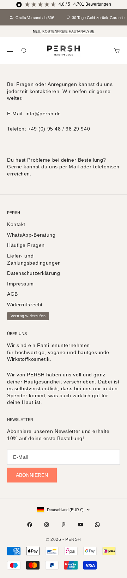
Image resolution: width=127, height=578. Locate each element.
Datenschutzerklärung (33, 273)
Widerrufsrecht (25, 304)
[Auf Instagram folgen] (46, 524)
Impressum (20, 284)
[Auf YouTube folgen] (80, 524)
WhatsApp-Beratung (31, 235)
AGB (12, 294)
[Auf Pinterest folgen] (63, 524)
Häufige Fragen (26, 245)
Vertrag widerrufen (28, 316)
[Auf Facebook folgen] (29, 524)
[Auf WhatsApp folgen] (97, 524)
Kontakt (16, 224)
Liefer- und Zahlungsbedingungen (34, 259)
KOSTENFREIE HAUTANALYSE (68, 31)
